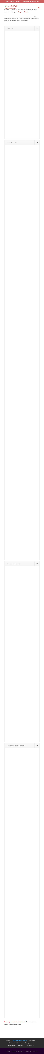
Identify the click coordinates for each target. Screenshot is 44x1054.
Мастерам (11, 1045)
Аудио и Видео (23, 12)
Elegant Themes (17, 1051)
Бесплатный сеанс (15, 1043)
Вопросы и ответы (20, 1040)
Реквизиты (30, 1045)
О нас (8, 1040)
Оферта (20, 1045)
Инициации (29, 1043)
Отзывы (32, 1040)
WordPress (34, 1051)
